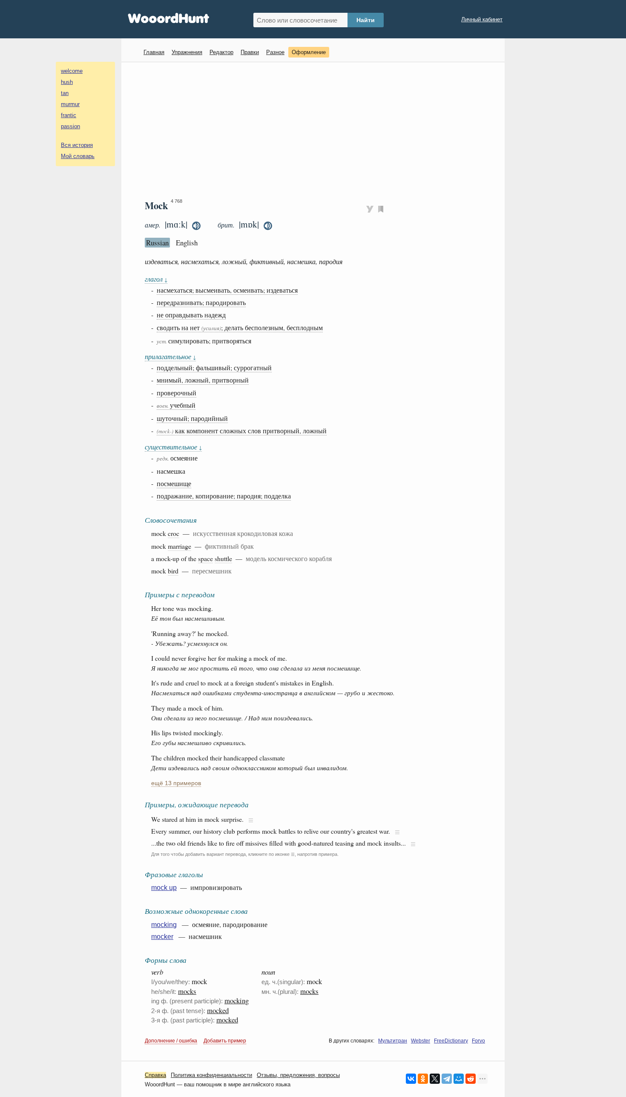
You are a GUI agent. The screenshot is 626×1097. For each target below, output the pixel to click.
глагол (156, 278)
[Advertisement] (316, 130)
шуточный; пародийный (192, 418)
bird (173, 570)
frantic (68, 115)
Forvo (478, 1041)
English (187, 243)
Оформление (309, 52)
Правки (250, 52)
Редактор (221, 52)
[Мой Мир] (459, 1079)
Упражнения (187, 52)
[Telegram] (447, 1079)
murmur (70, 104)
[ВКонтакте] (411, 1079)
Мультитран (392, 1041)
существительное (173, 446)
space (205, 558)
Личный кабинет (482, 19)
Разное (275, 52)
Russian (157, 243)
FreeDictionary (451, 1041)
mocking (164, 924)
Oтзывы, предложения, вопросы (298, 1075)
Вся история (77, 145)
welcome (72, 71)
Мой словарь (78, 156)
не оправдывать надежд (191, 314)
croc (173, 533)
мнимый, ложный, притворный (203, 379)
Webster (420, 1041)
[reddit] (470, 1079)
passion (70, 126)
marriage (179, 545)
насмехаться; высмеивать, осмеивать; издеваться (227, 289)
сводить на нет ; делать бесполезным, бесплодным (240, 327)
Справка (155, 1075)
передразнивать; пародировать (201, 302)
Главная (154, 52)
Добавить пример (225, 1041)
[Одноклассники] (423, 1079)
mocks (187, 991)
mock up (164, 887)
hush (67, 82)
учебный (176, 404)
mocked (218, 1010)
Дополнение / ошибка (171, 1041)
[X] (435, 1079)
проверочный (176, 392)
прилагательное (170, 356)
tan (65, 93)
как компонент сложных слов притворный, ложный (242, 430)
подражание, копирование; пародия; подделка (224, 495)
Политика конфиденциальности (211, 1075)
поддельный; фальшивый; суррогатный (214, 367)
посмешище (174, 483)
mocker (162, 936)
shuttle (223, 558)
